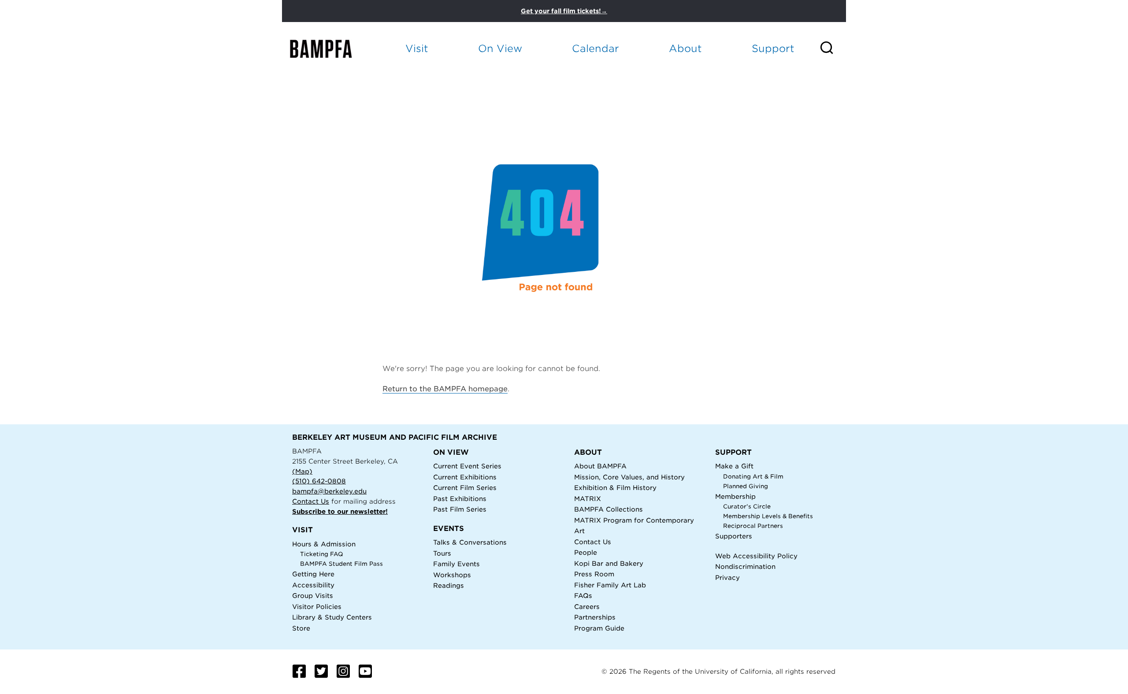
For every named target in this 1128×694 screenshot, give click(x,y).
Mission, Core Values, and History (629, 477)
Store (301, 628)
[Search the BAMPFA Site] (832, 48)
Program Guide (599, 628)
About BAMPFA (600, 466)
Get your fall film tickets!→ (564, 11)
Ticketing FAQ (321, 554)
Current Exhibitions (465, 477)
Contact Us (310, 501)
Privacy (727, 577)
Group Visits (312, 595)
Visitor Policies (316, 606)
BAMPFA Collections (608, 509)
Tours (442, 553)
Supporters (733, 536)
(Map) (302, 471)
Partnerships (595, 617)
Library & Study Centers (332, 617)
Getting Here (313, 574)
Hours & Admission (324, 544)
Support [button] (773, 48)
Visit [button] (416, 48)
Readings (448, 585)
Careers (587, 606)
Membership (735, 496)
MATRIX (587, 498)
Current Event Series (467, 466)
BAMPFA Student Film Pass (341, 563)
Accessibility (313, 585)
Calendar (595, 48)
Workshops (452, 575)
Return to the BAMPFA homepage (445, 389)
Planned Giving (745, 486)
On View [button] (500, 48)
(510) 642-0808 (319, 481)
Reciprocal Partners (753, 526)
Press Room (594, 574)
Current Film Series (465, 487)
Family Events (456, 564)
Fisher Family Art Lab (610, 585)
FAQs (583, 595)
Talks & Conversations (470, 542)
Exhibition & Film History (615, 487)
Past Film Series (459, 509)
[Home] (328, 49)
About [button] (685, 48)
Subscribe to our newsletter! (340, 511)
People (585, 552)
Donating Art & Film (753, 476)
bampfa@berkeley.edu (329, 491)
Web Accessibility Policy (756, 556)
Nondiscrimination (745, 566)
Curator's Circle (747, 506)
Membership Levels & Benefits (768, 516)
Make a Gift (734, 466)
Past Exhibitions (459, 498)
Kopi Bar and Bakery (608, 563)
